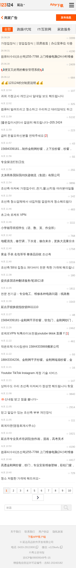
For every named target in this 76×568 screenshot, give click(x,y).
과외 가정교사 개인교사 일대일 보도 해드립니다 (32, 96)
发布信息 (66, 17)
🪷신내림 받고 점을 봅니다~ (19, 399)
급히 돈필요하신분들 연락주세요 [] (24, 135)
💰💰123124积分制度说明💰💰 (22, 82)
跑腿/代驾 (24, 29)
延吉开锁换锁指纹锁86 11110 (19, 307)
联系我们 (30, 531)
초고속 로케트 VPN (13, 214)
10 (69, 490)
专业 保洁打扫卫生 (13, 162)
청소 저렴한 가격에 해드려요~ (20, 478)
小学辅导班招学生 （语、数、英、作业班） (29, 228)
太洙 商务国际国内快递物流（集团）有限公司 (30, 175)
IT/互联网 (44, 29)
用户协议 (44, 531)
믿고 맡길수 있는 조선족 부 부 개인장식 (26, 412)
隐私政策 (58, 531)
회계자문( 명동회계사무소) (18, 425)
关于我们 (16, 531)
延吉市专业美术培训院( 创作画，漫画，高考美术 (32, 438)
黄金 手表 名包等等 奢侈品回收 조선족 (26, 254)
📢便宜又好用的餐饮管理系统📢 (22, 69)
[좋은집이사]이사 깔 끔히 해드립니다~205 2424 (31, 122)
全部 (7, 29)
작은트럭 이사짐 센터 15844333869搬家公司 (30, 346)
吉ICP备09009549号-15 (37, 557)
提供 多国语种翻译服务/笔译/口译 (22, 280)
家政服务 (64, 29)
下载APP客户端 (37, 536)
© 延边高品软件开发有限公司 (36, 542)
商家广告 (11, 18)
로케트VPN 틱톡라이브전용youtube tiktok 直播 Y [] (35, 333)
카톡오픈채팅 (36, 552)
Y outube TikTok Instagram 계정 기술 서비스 (29, 373)
